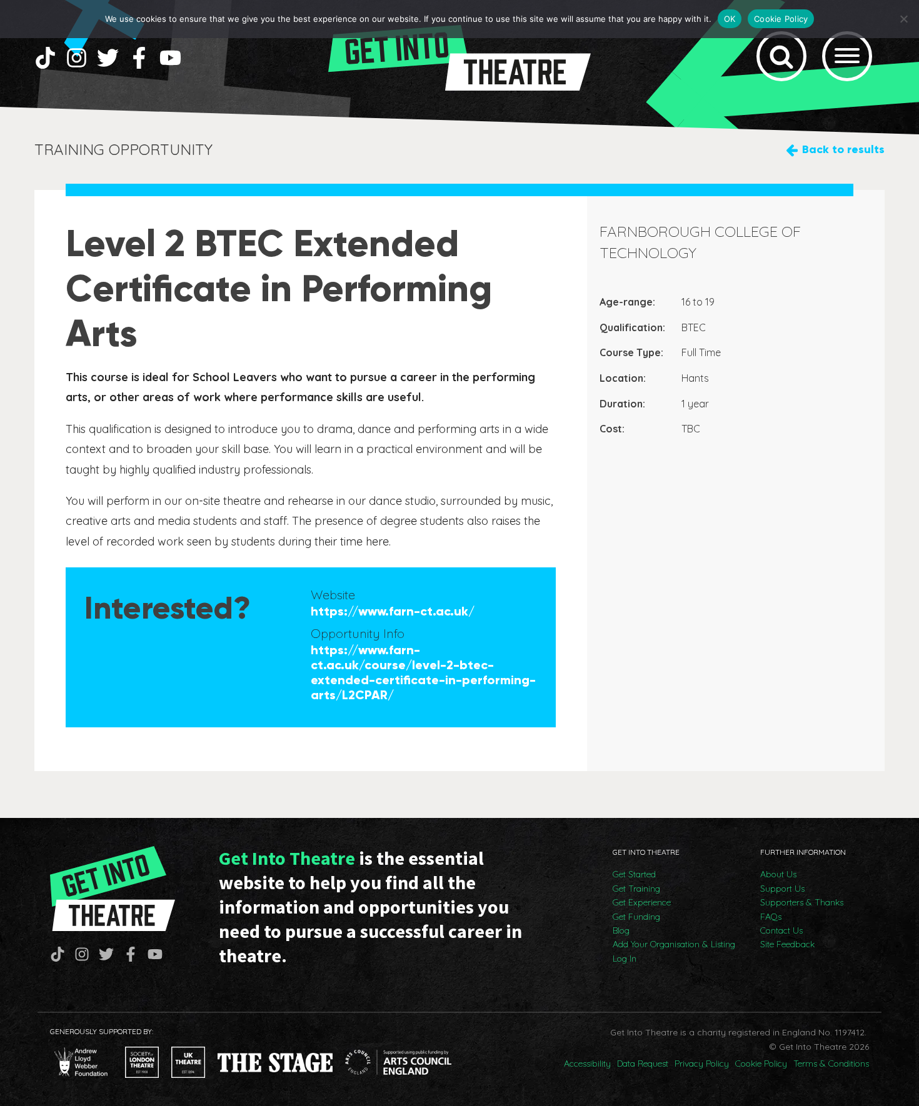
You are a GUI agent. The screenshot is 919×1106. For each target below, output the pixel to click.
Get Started (634, 874)
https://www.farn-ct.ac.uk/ (393, 611)
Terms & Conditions (831, 1063)
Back (843, 149)
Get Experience (642, 902)
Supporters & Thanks (801, 902)
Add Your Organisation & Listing (674, 944)
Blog (621, 930)
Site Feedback (787, 944)
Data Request (642, 1063)
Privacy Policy (702, 1063)
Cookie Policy (761, 1063)
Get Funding (636, 916)
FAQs (770, 916)
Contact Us (781, 930)
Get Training (636, 888)
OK (730, 19)
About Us (778, 874)
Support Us (782, 888)
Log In (624, 958)
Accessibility (587, 1063)
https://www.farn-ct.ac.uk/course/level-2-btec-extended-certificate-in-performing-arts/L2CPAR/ (423, 672)
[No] (903, 18)
